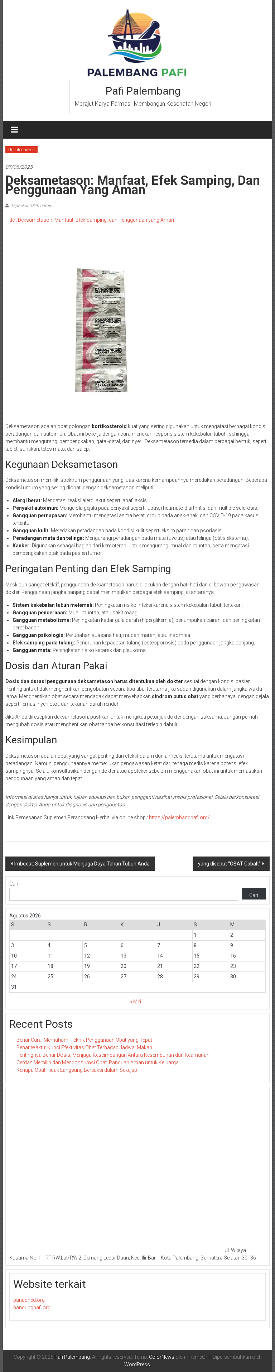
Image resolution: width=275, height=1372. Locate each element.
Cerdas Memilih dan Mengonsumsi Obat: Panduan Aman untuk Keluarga (97, 1062)
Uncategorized (21, 149)
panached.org (29, 1300)
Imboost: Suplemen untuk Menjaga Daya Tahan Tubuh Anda (82, 864)
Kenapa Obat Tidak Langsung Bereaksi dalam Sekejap (76, 1070)
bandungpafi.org (31, 1307)
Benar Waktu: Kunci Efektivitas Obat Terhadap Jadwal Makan (84, 1047)
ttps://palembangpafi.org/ (181, 817)
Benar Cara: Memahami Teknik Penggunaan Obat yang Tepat (84, 1040)
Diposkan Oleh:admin (31, 205)
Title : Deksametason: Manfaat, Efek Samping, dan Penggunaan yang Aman (89, 220)
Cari (13, 884)
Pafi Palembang (143, 91)
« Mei (135, 1001)
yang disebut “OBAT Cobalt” (229, 864)
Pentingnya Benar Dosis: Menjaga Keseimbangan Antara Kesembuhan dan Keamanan (112, 1055)
